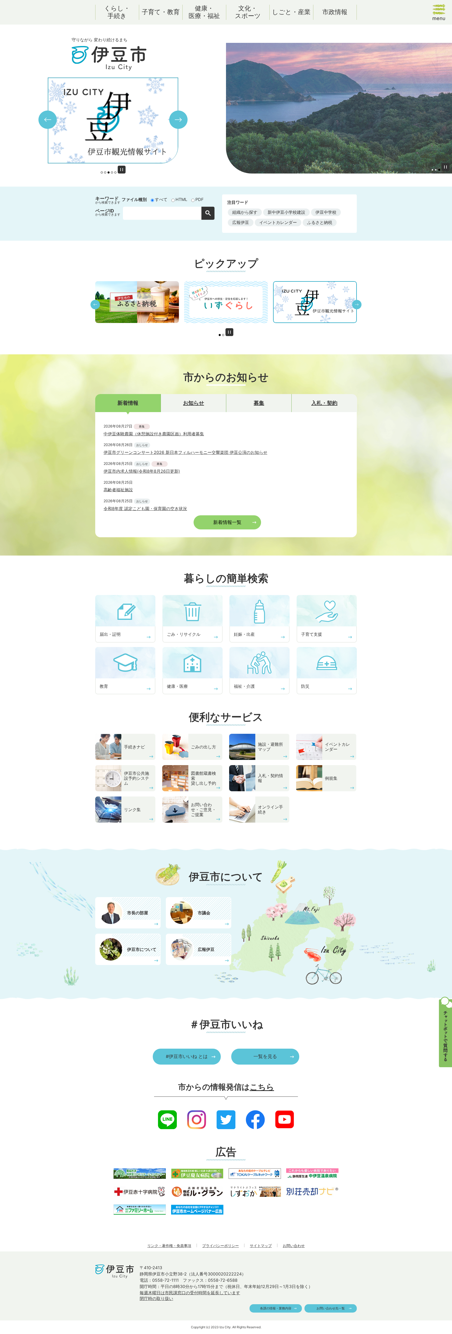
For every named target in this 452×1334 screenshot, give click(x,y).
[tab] (128, 403)
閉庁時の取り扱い (156, 1298)
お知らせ (193, 403)
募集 (259, 403)
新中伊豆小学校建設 (286, 212)
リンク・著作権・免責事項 (169, 1245)
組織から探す (244, 212)
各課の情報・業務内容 (275, 1308)
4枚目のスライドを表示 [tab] (112, 172)
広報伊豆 (240, 222)
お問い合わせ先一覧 (331, 1308)
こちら (262, 1087)
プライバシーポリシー (220, 1245)
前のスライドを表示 (47, 120)
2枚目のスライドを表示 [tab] (105, 172)
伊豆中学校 (325, 212)
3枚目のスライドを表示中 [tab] (109, 172)
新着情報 (127, 403)
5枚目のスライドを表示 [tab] (115, 172)
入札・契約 (324, 403)
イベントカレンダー (278, 222)
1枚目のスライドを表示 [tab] (102, 172)
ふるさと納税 (319, 222)
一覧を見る (265, 1056)
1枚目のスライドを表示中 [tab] (220, 335)
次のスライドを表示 (178, 120)
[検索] (207, 213)
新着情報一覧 (227, 522)
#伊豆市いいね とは (187, 1056)
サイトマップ (261, 1245)
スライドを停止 (122, 170)
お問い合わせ (294, 1245)
